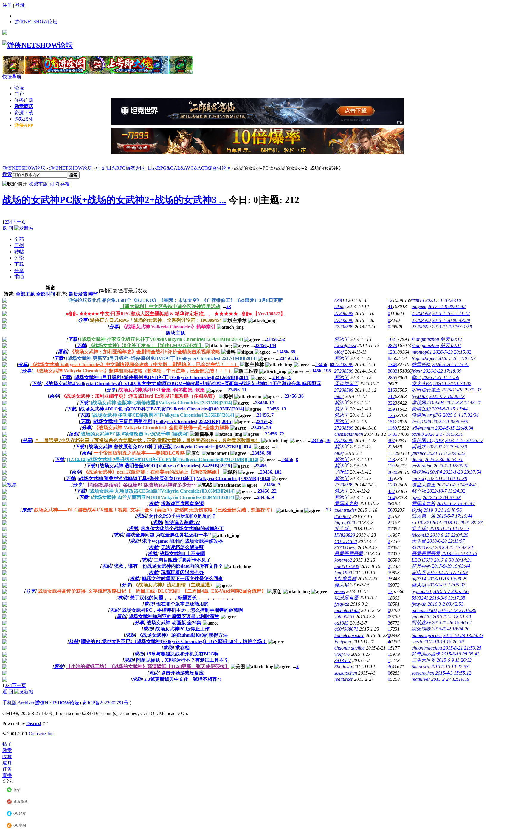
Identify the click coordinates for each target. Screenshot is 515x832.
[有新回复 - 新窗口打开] (4, 340)
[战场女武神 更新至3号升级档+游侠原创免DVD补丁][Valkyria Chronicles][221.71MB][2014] (161, 358)
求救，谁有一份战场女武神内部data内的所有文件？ (168, 566)
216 (391, 390)
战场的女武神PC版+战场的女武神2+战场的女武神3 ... (114, 199)
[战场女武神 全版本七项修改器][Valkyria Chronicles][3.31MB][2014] (161, 402)
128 (391, 484)
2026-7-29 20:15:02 (452, 352)
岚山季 (419, 572)
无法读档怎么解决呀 (182, 547)
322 (391, 402)
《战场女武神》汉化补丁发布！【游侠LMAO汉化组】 (146, 345)
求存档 (182, 647)
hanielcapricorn (349, 635)
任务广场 (23, 100)
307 (391, 440)
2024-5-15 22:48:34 (454, 427)
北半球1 (342, 528)
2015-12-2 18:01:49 (452, 616)
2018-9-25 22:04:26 (449, 535)
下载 (19, 264)
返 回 (7, 228)
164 (391, 497)
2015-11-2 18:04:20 (450, 628)
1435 (392, 434)
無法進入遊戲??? (182, 522)
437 (391, 491)
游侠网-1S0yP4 (427, 471)
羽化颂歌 (421, 628)
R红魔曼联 (345, 578)
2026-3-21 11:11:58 (440, 377)
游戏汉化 (23, 118)
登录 (20, 5)
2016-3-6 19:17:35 (447, 597)
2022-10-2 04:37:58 (442, 497)
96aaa (418, 459)
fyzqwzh (341, 604)
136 (391, 415)
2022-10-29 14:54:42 (457, 484)
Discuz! (33, 723)
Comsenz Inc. (42, 733)
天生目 (419, 541)
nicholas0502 (347, 610)
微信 (17, 790)
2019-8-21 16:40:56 (443, 510)
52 (282, 339)
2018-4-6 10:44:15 (459, 553)
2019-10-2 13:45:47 (456, 503)
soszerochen (345, 672)
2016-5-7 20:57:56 (451, 591)
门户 (19, 93)
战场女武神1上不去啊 (182, 553)
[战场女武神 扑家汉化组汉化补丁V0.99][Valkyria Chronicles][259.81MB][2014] (161, 339)
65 (293, 351)
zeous (339, 591)
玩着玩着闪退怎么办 (182, 572)
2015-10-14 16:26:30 (443, 641)
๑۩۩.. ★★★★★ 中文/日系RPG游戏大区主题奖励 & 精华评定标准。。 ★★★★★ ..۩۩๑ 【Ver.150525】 (175, 313)
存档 (65, 183)
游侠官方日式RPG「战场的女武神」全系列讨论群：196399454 (156, 320)
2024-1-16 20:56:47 (464, 440)
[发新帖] (23, 228)
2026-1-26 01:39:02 (452, 383)
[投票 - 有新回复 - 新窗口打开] (9, 484)
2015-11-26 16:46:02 (452, 622)
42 (296, 358)
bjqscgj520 (344, 522)
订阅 (54, 183)
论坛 (19, 87)
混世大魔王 (423, 484)
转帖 (19, 251)
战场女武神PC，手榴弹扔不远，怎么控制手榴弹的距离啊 (182, 610)
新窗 (50, 287)
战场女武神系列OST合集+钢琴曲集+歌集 (161, 389)
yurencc (419, 453)
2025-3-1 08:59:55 (450, 421)
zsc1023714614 (426, 522)
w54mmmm (423, 427)
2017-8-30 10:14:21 (453, 560)
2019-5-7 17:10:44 (454, 516)
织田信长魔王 (426, 389)
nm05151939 (346, 566)
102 (278, 471)
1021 (392, 339)
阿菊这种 (421, 622)
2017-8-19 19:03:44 (451, 566)
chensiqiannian (348, 434)
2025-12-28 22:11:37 (461, 389)
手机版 (9, 702)
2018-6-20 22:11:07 (446, 541)
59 (268, 427)
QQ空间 (19, 825)
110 (391, 465)
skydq (417, 510)
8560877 (342, 516)
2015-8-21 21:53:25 (462, 647)
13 (283, 408)
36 (301, 396)
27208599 (343, 313)
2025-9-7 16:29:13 (447, 396)
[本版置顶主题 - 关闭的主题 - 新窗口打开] (4, 321)
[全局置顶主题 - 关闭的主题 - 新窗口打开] (4, 301)
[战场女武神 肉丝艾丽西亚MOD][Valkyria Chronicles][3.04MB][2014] (162, 497)
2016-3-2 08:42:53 (445, 604)
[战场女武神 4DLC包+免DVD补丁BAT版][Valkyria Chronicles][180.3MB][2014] (161, 408)
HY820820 (344, 535)
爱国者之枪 (346, 503)
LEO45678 (422, 560)
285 (391, 377)
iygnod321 (422, 591)
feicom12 (420, 535)
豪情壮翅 (421, 408)
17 (271, 402)
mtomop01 (422, 352)
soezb (417, 641)
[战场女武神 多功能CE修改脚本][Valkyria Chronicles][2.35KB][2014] (162, 415)
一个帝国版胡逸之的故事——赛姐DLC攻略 (139, 452)
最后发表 (78, 293)
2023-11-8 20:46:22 (446, 453)
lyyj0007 (420, 396)
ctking (340, 306)
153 (391, 459)
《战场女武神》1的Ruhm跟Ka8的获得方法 (182, 635)
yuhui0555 (344, 616)
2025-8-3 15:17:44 (450, 408)
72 (281, 433)
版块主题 (175, 332)
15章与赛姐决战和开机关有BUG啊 (182, 653)
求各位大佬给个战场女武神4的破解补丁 (182, 528)
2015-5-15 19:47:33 (449, 666)
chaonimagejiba (349, 647)
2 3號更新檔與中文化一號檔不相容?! (182, 679)
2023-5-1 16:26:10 (443, 300)
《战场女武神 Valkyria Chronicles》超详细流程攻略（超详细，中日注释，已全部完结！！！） (133, 370)
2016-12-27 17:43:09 (447, 572)
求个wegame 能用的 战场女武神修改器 (182, 541)
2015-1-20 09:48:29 (451, 320)
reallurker (343, 679)
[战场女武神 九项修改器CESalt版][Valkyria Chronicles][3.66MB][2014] (161, 491)
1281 (392, 352)
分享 (19, 270)
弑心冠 (419, 491)
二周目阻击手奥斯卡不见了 (182, 559)
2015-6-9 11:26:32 (454, 660)
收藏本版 (38, 183)
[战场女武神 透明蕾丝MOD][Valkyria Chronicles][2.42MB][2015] (165, 465)
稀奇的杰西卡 (426, 653)
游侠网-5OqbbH (428, 402)
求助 (19, 276)
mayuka (419, 306)
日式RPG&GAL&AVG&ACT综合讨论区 (189, 168)
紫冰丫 (341, 339)
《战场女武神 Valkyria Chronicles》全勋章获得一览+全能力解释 (161, 427)
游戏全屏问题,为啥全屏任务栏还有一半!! (168, 534)
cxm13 (340, 300)
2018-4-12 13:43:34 (454, 547)
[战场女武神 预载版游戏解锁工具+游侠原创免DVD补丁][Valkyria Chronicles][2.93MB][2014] (173, 478)
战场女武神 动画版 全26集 (174, 622)
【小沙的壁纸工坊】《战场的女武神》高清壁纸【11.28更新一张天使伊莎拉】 (147, 666)
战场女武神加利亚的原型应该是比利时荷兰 (174, 616)
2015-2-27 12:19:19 (450, 679)
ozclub (418, 434)
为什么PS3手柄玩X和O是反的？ (182, 516)
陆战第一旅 (423, 516)
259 (391, 409)
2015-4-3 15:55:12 (453, 672)
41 (390, 306)
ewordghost (345, 345)
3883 (392, 371)
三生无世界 (423, 660)
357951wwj (345, 547)
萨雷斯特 (421, 364)
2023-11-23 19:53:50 (447, 446)
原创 (19, 245)
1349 (392, 364)
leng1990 (343, 572)
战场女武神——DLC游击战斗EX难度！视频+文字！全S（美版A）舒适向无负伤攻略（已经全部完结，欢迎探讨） (154, 509)
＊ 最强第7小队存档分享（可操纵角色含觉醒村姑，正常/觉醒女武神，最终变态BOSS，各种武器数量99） (147, 440)
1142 (392, 453)
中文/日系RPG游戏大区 (120, 168)
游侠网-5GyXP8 (428, 440)
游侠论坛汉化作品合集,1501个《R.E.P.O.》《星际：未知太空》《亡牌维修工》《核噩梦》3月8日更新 (175, 300)
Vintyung (342, 641)
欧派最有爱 (346, 597)
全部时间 (45, 293)
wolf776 (342, 654)
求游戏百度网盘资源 (182, 503)
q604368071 (346, 629)
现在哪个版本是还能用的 (182, 603)
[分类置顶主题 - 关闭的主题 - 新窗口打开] (4, 307)
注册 (7, 5)
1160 (392, 427)
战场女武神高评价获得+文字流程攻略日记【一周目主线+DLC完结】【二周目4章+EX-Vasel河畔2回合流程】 (152, 591)
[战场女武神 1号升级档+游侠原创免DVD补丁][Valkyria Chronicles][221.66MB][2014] (161, 377)
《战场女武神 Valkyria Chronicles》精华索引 (168, 326)
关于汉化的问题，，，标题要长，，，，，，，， (182, 597)
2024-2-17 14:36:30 (444, 434)
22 (390, 446)
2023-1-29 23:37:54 (462, 471)
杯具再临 (421, 566)
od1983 (341, 622)
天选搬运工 (346, 383)
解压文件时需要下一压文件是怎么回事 (182, 578)
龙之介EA (422, 383)
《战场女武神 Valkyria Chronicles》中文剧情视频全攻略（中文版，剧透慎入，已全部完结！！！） (134, 364)
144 (272, 345)
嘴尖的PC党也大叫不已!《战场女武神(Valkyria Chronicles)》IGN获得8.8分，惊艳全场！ (174, 641)
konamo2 (343, 560)
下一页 (19, 221)
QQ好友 (19, 813)
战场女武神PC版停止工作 (182, 628)
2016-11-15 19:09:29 (447, 578)
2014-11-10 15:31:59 (452, 326)
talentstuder (345, 510)
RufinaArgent (424, 358)
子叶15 (341, 471)
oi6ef (339, 352)
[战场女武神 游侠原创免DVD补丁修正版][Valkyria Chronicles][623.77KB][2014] (169, 446)
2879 (392, 345)
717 (391, 396)
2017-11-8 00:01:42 (447, 306)
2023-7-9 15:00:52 (451, 465)
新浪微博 (20, 802)
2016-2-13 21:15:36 (457, 610)
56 (390, 510)
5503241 (420, 597)
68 (332, 364)
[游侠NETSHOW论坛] (37, 45)
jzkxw (417, 371)
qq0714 (419, 578)
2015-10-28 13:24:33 (463, 635)
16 (328, 440)
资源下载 (23, 112)
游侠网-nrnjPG (427, 415)
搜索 (7, 174)
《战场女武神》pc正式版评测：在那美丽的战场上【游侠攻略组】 (152, 471)
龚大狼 (341, 584)
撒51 (416, 377)
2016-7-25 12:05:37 (446, 584)
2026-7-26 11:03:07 (457, 358)
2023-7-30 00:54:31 (444, 459)
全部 (19, 239)
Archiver (26, 702)
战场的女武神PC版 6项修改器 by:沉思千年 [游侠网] (135, 433)
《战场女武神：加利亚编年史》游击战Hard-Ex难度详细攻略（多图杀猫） (139, 396)
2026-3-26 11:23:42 (450, 364)
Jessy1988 (421, 421)
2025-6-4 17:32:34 (461, 415)
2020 (392, 472)
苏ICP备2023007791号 (105, 702)
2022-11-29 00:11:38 (447, 478)
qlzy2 (416, 497)
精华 (93, 293)
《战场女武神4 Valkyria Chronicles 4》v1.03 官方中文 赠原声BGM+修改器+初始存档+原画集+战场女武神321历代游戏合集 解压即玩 (182, 383)
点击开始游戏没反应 (182, 672)
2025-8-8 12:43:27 (463, 402)
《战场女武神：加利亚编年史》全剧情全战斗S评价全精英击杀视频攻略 (145, 351)
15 (289, 377)
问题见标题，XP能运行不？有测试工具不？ (182, 660)
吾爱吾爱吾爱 (348, 553)
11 (244, 389)
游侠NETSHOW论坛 (35, 21)
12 (390, 300)
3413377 (342, 660)
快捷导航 (11, 76)
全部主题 (25, 293)
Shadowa (343, 666)
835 (391, 358)
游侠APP (23, 125)
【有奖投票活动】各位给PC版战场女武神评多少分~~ (140, 484)
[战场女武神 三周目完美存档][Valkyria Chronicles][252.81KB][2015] (162, 421)
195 (327, 370)
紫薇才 (419, 446)
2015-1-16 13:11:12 (451, 313)
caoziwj (419, 478)
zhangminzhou (425, 339)
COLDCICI (345, 541)
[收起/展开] (14, 184)
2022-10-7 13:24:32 (446, 491)
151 (391, 421)
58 (268, 452)
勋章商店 (23, 106)
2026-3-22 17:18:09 (442, 371)
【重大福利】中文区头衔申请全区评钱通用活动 (170, 306)
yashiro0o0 (422, 465)
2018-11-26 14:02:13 (449, 528)
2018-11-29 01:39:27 (462, 522)
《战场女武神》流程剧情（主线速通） (174, 584)
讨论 (19, 257)
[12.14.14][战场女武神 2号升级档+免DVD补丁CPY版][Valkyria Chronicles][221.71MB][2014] (162, 459)
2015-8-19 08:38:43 (460, 653)
